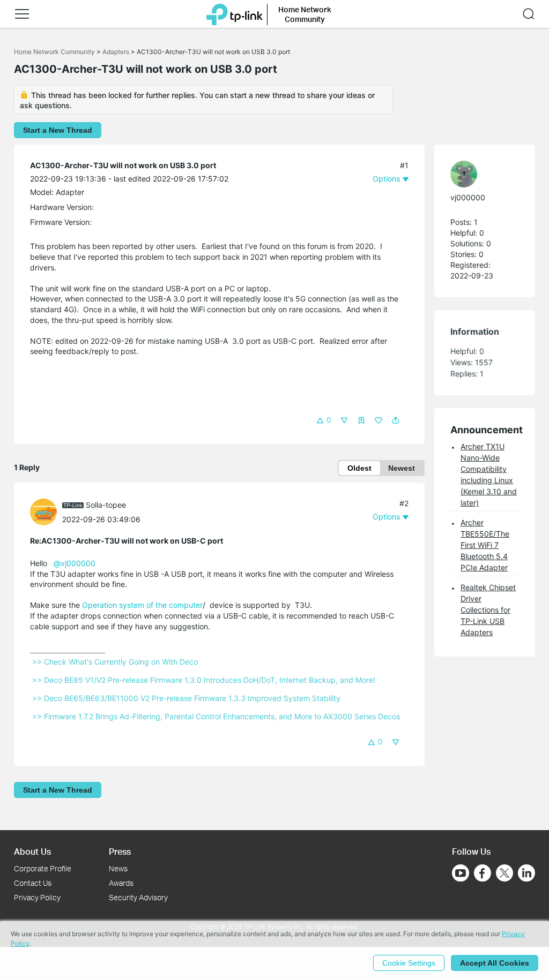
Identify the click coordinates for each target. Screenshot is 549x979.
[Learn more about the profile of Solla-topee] (46, 511)
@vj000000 (74, 563)
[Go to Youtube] (460, 873)
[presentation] (43, 512)
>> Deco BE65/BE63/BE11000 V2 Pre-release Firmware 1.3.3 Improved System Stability (186, 698)
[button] (22, 14)
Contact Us (32, 882)
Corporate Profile (42, 868)
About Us (32, 851)
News (118, 868)
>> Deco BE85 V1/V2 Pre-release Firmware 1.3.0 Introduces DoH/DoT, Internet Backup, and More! (203, 679)
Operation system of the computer (142, 604)
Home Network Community (54, 52)
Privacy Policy (37, 897)
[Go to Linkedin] (526, 873)
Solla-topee (106, 504)
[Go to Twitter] (504, 874)
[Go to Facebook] (482, 873)
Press (120, 851)
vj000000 (467, 197)
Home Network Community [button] (304, 14)
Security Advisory (138, 897)
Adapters (115, 52)
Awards (121, 882)
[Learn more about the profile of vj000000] (479, 174)
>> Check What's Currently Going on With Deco (115, 661)
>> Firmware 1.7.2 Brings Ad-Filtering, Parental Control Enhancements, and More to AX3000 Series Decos (216, 716)
